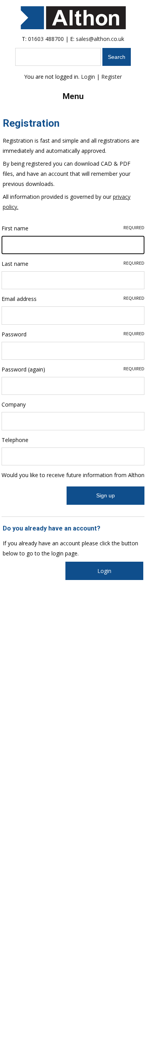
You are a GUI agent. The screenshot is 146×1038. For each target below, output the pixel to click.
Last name (73, 263)
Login (88, 76)
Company (14, 404)
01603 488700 (46, 38)
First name (73, 228)
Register (111, 76)
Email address (73, 298)
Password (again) (73, 369)
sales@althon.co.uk (100, 38)
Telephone (15, 440)
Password (73, 334)
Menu (73, 96)
